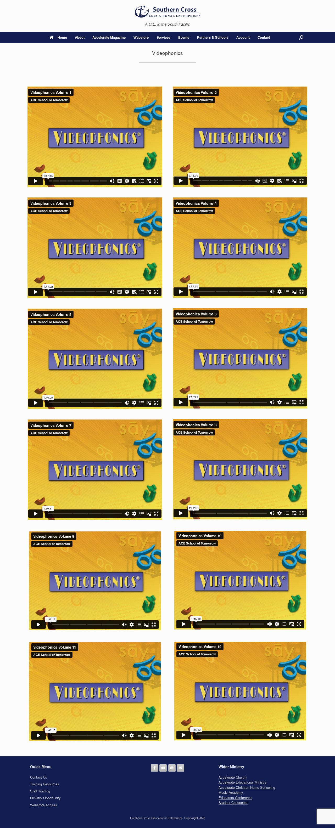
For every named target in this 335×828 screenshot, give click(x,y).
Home (62, 37)
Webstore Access (43, 804)
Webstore (141, 37)
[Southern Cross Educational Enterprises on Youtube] (163, 768)
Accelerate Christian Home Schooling (247, 787)
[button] (301, 37)
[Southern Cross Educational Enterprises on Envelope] (180, 768)
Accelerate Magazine (109, 37)
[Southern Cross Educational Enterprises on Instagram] (172, 768)
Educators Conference (235, 797)
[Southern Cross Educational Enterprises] (167, 11)
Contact (264, 37)
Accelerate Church (233, 777)
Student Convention (233, 802)
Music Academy (231, 792)
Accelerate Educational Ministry (243, 782)
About (80, 37)
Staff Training (40, 791)
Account (243, 37)
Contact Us (38, 777)
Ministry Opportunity (45, 797)
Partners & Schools (212, 37)
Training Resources (44, 783)
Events (183, 37)
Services (163, 37)
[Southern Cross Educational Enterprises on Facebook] (154, 768)
